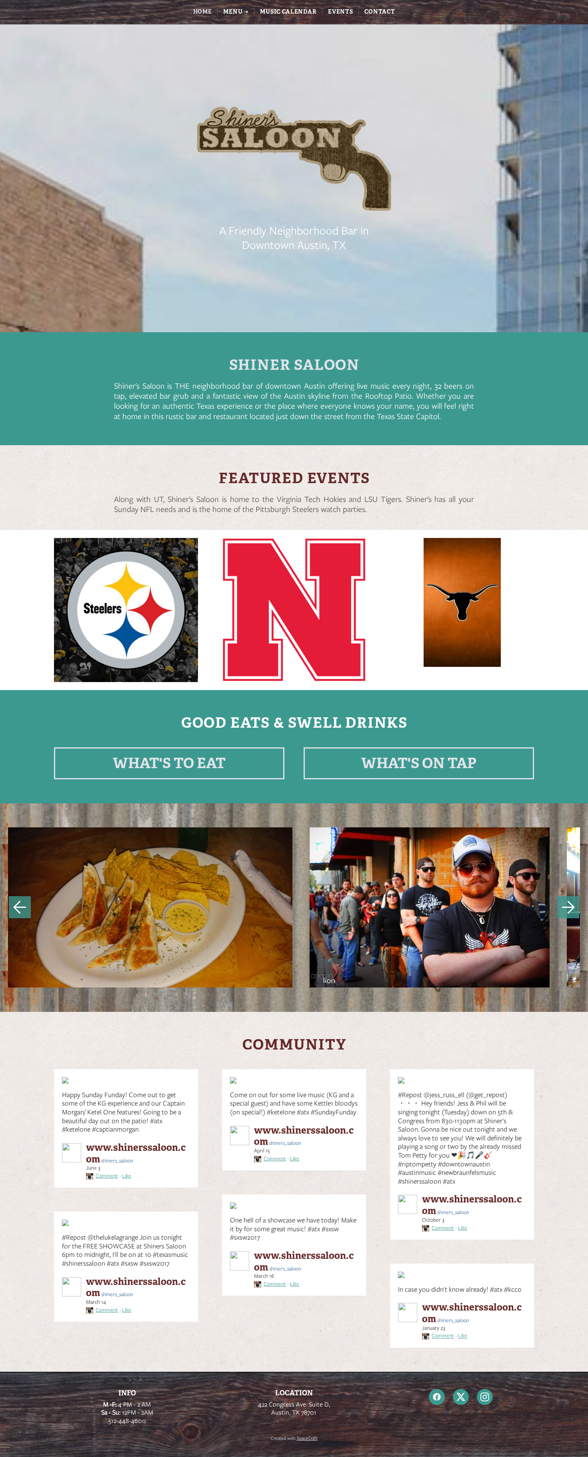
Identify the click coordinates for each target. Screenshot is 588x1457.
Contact (379, 11)
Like (126, 1176)
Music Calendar (288, 11)
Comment (107, 1176)
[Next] (568, 907)
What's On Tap (418, 763)
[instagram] (485, 1397)
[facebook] (437, 1397)
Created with (294, 1438)
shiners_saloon (136, 1153)
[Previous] (20, 907)
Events (340, 11)
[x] (461, 1397)
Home (202, 11)
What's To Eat (169, 763)
